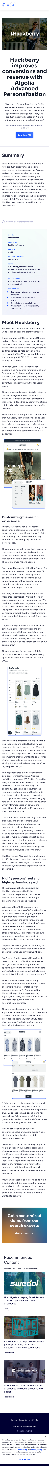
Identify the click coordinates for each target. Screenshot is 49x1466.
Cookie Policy (22, 1450)
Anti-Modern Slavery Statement (24, 1426)
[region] (24, 1449)
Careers (14, 1420)
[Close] (45, 1436)
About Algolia (33, 1420)
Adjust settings (24, 1459)
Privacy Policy (36, 1450)
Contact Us (23, 1420)
